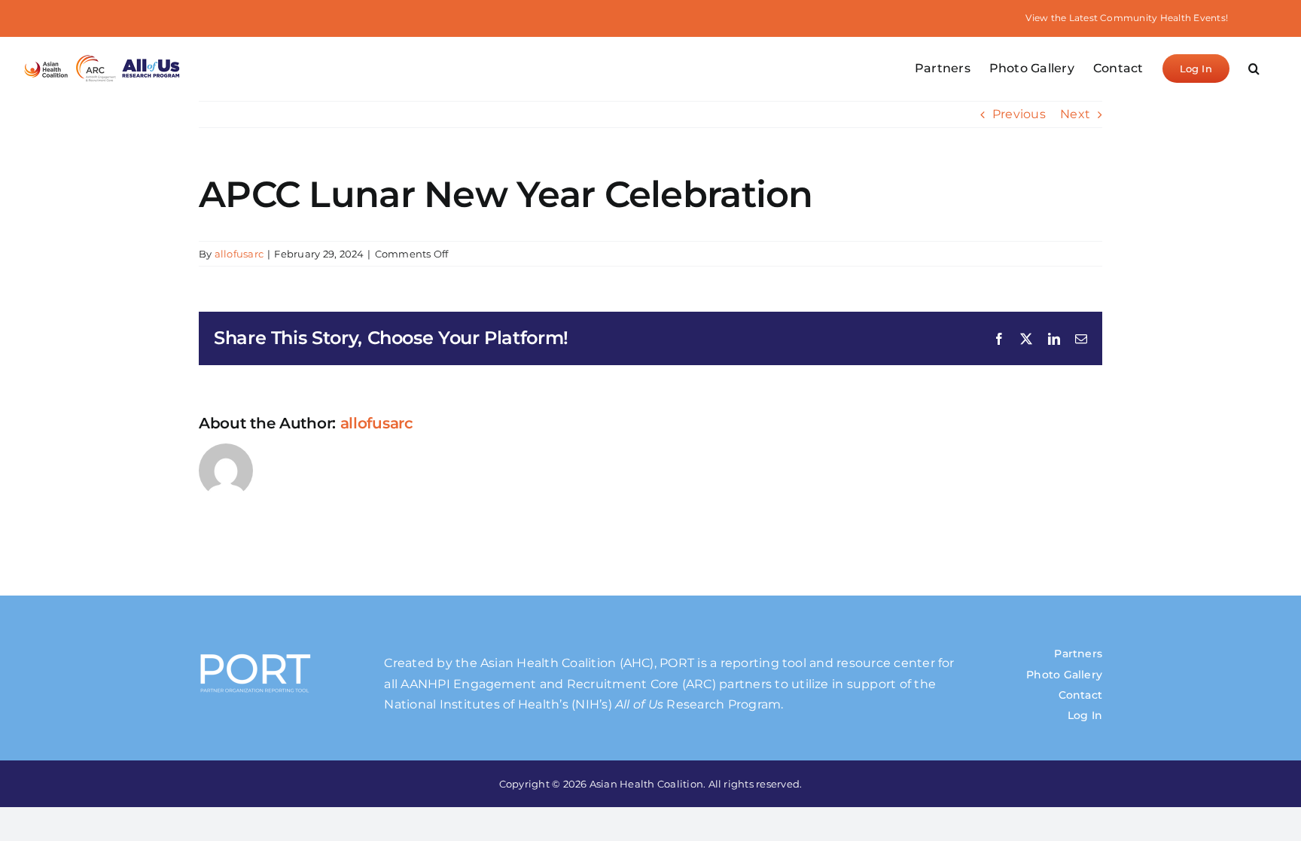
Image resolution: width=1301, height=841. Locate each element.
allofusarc (239, 254)
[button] (1254, 68)
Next (1075, 114)
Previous (1019, 114)
